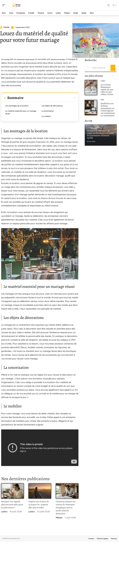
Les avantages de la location (16, 106)
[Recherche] (108, 5)
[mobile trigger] (4, 5)
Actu (102, 99)
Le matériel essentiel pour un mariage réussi (20, 112)
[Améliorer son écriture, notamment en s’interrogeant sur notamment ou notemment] (91, 107)
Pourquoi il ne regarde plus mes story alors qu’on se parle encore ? (12, 504)
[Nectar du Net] (16, 5)
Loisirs (4, 511)
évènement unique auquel (25, 59)
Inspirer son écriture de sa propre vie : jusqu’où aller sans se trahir (38, 504)
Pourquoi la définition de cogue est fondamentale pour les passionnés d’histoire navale (100, 134)
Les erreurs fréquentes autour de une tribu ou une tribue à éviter (107, 89)
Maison (59, 517)
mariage (7, 59)
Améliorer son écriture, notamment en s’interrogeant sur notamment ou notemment (108, 109)
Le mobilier (46, 116)
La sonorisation (48, 111)
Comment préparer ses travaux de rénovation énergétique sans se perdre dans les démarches (65, 507)
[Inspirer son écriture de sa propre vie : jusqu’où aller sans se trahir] (40, 491)
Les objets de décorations (52, 106)
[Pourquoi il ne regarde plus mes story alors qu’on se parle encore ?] (12, 491)
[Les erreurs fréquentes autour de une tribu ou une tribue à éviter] (91, 87)
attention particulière (58, 59)
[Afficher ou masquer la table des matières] (49, 97)
